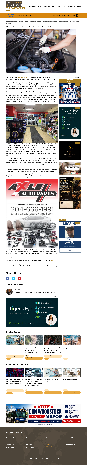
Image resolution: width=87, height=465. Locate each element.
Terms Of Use (10, 444)
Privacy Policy (10, 447)
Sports (53, 6)
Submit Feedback (71, 444)
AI (26, 390)
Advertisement (30, 447)
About (64, 6)
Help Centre (69, 441)
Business (15, 26)
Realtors (59, 6)
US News (40, 6)
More (78, 6)
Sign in (78, 15)
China (27, 355)
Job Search (29, 444)
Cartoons (8, 358)
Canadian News (32, 6)
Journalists (29, 441)
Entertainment (9, 393)
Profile (8, 441)
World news (47, 6)
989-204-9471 (49, 446)
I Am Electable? (71, 6)
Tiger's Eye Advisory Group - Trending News (30, 26)
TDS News (17, 289)
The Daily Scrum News (15, 9)
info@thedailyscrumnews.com (53, 444)
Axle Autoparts (22, 77)
